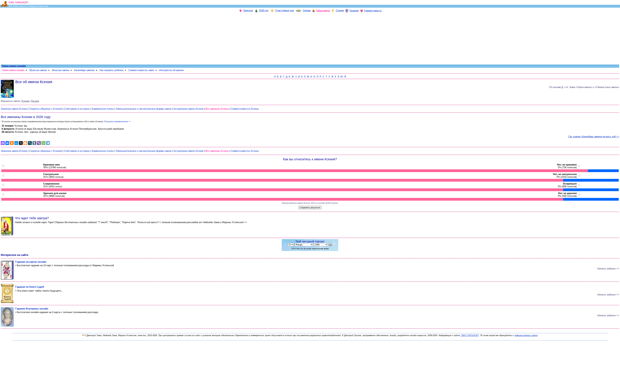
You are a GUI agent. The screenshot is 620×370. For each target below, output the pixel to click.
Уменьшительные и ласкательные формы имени (144, 108)
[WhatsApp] (43, 143)
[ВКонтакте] (7, 143)
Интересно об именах (173, 70)
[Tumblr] (34, 143)
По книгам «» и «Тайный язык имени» (584, 87)
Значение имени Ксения (14, 108)
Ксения (25, 101)
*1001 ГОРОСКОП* (469, 335)
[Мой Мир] (16, 143)
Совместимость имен (143, 70)
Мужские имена (39, 70)
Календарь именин (86, 70)
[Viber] (39, 143)
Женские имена (62, 70)
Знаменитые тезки (102, 108)
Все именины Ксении (217, 108)
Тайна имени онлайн (15, 70)
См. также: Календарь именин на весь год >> (593, 136)
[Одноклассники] (12, 143)
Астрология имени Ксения (188, 108)
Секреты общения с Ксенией (46, 108)
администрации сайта (526, 335)
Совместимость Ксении (245, 108)
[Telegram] (48, 143)
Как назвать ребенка (113, 70)
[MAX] (3, 143)
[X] (21, 143)
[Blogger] (25, 143)
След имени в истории (76, 108)
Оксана (35, 101)
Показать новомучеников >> (117, 121)
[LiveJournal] (30, 143)
